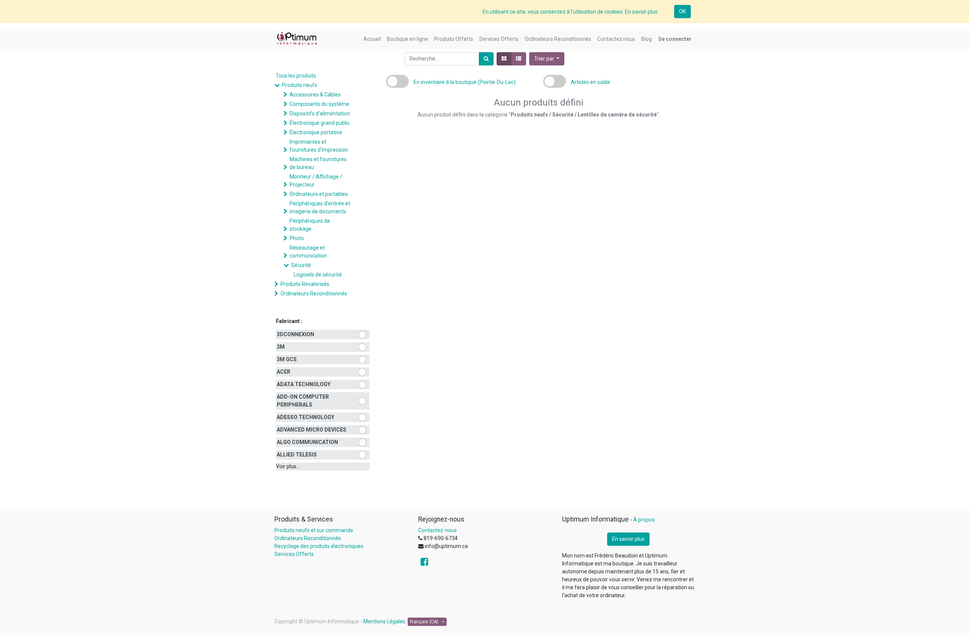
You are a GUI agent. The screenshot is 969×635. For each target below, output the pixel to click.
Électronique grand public (320, 123)
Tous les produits (296, 76)
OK (682, 11)
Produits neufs (299, 85)
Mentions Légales (384, 621)
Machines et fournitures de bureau (318, 163)
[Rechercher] (486, 58)
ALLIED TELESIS (297, 455)
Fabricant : (289, 321)
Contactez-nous (437, 530)
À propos (644, 520)
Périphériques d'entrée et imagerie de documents (320, 207)
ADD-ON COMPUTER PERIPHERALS (303, 401)
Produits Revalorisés (304, 284)
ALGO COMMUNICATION (307, 442)
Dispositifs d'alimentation (320, 113)
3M (281, 347)
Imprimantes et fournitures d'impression (319, 146)
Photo (297, 238)
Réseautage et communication (308, 252)
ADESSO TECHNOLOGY (305, 417)
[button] (547, 58)
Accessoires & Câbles (315, 95)
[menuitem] (372, 39)
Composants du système (319, 104)
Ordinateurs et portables (319, 194)
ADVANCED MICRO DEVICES (311, 430)
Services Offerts (294, 554)
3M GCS (287, 359)
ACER (283, 372)
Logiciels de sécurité (318, 275)
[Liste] (518, 58)
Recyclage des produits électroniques (318, 546)
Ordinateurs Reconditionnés (313, 293)
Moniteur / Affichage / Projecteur (316, 181)
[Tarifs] (504, 58)
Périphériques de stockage (310, 225)
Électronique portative (316, 132)
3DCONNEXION (295, 334)
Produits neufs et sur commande (313, 530)
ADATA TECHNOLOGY (303, 384)
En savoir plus (628, 539)
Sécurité (301, 265)
